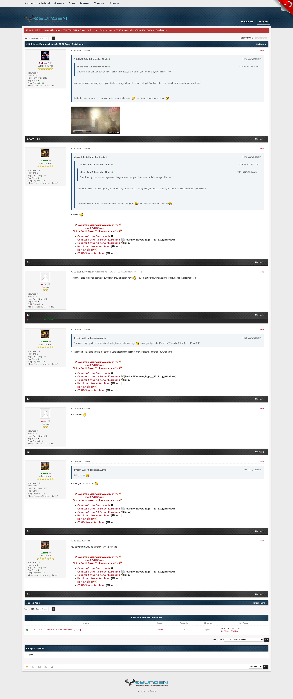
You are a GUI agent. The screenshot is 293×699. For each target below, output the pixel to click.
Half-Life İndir (85, 249)
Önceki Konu (34, 603)
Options (260, 44)
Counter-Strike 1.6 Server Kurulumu (98, 239)
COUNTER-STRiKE (70, 30)
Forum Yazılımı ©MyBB (146, 691)
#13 (262, 272)
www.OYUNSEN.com (94, 228)
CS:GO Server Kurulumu (91, 253)
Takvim (100, 3)
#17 (262, 541)
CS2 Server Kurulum (104, 30)
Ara (73, 3)
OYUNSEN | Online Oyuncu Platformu (44, 30)
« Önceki (43, 38)
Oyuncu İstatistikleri (38, 3)
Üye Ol (265, 22)
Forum (60, 3)
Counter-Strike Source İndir (94, 236)
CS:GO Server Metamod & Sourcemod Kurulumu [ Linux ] (56, 630)
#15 (262, 409)
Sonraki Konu (259, 603)
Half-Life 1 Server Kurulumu (93, 246)
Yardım (115, 3)
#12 (262, 149)
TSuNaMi (159, 630)
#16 (262, 461)
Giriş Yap (248, 22)
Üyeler (86, 3)
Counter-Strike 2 (87, 30)
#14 (262, 330)
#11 (262, 51)
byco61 (44, 284)
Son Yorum (225, 631)
